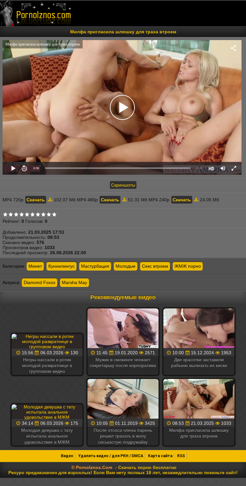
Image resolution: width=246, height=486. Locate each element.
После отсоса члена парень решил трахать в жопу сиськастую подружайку (123, 436)
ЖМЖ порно (188, 266)
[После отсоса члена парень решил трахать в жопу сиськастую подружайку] (123, 399)
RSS (181, 456)
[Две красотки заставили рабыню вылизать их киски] (198, 328)
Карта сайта (160, 456)
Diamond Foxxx (39, 282)
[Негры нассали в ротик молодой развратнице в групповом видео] (47, 341)
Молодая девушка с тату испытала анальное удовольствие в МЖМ (47, 436)
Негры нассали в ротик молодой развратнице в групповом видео (47, 365)
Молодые (125, 266)
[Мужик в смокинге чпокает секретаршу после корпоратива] (123, 328)
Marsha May (74, 282)
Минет (35, 266)
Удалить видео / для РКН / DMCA (110, 456)
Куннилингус (61, 266)
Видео (67, 456)
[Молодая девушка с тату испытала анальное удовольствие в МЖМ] (47, 412)
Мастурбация (95, 266)
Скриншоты (123, 185)
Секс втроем (155, 266)
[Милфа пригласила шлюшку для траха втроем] (198, 399)
